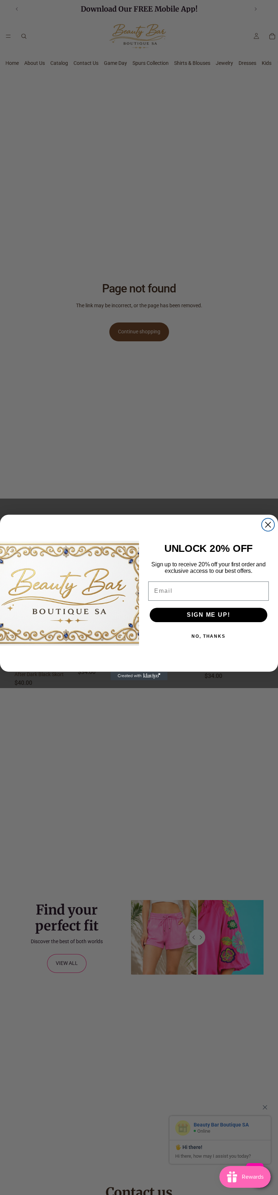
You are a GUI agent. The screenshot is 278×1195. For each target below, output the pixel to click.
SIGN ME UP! (208, 615)
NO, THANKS (208, 636)
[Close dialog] (268, 524)
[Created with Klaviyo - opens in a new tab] (139, 676)
